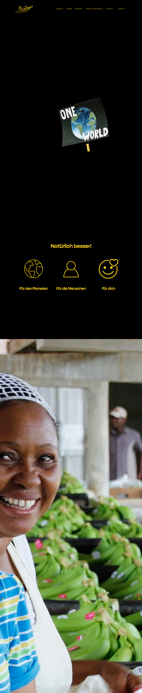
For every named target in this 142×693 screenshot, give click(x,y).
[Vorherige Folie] (2, 599)
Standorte (78, 9)
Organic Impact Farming (94, 9)
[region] (71, 272)
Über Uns (109, 9)
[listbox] (121, 9)
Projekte (69, 9)
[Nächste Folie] (140, 599)
